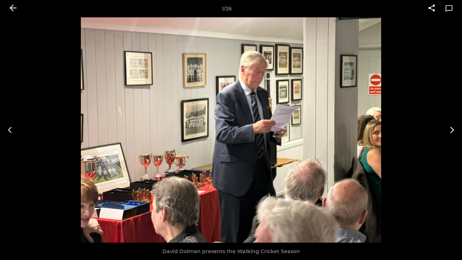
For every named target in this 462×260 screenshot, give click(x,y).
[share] (431, 9)
